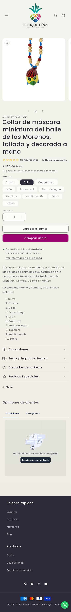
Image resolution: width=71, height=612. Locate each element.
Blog (9, 534)
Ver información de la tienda (24, 258)
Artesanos (13, 526)
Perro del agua (53, 190)
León (10, 190)
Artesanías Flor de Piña (28, 604)
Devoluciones (15, 562)
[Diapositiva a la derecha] (42, 111)
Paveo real (28, 190)
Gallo (27, 182)
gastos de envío (14, 171)
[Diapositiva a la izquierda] (28, 111)
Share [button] (9, 387)
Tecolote (13, 197)
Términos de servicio (20, 570)
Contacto (13, 519)
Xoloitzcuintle (36, 197)
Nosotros (12, 512)
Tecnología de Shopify (52, 604)
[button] (6, 15)
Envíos (11, 555)
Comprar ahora (35, 238)
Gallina (12, 204)
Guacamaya (48, 182)
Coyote (12, 182)
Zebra (57, 197)
